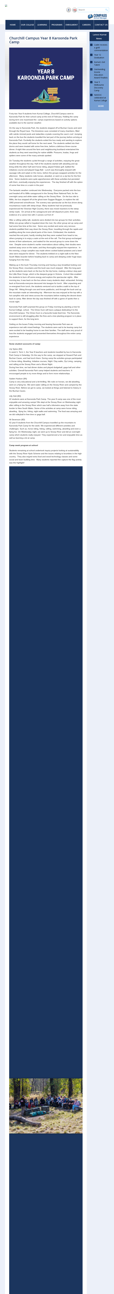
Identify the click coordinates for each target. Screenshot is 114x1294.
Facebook (68, 10)
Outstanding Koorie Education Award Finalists (101, 73)
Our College (27, 24)
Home (13, 24)
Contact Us (101, 24)
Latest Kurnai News (99, 36)
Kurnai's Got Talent (99, 63)
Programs (57, 24)
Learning (42, 24)
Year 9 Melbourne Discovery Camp (99, 86)
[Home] (6, 6)
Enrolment (72, 24)
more (101, 106)
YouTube (74, 10)
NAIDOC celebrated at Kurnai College (100, 98)
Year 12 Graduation (99, 56)
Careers (86, 24)
